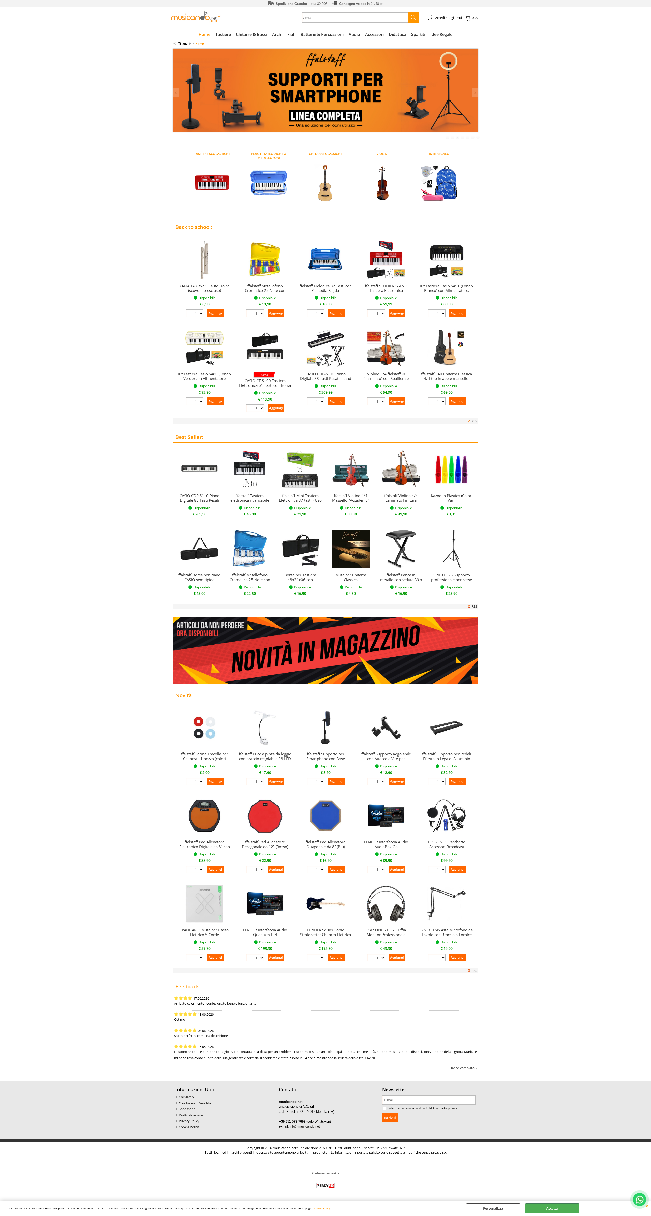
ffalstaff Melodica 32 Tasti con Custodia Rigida (326, 288)
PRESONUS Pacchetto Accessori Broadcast (446, 844)
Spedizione (187, 1109)
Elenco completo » (463, 1068)
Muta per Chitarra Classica (350, 577)
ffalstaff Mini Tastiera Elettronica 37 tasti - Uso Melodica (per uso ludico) (300, 502)
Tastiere (223, 34)
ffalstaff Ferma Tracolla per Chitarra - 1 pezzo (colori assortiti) (204, 758)
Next (474, 92)
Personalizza (493, 1208)
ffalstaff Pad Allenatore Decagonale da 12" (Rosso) (265, 844)
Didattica (397, 34)
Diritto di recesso (191, 1115)
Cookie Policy (322, 1208)
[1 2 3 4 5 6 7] (255, 870)
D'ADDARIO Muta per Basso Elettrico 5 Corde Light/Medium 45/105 (204, 934)
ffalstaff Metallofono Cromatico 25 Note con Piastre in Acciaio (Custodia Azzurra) (250, 581)
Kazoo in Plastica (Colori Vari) (451, 498)
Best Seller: (189, 437)
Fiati (291, 34)
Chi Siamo (186, 1097)
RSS (474, 421)
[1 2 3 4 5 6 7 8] (316, 870)
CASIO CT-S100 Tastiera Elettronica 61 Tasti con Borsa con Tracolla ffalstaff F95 (265, 385)
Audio (354, 34)
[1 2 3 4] (376, 958)
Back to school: (193, 227)
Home (204, 34)
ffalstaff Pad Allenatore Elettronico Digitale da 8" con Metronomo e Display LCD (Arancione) (204, 848)
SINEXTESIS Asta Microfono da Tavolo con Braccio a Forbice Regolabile (447, 934)
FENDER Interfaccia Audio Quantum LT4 (265, 932)
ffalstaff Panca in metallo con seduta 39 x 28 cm (401, 579)
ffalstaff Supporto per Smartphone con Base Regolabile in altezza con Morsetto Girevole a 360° (326, 760)
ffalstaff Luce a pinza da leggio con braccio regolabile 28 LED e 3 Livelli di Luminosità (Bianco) (265, 760)
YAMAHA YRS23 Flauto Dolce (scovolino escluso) (204, 288)
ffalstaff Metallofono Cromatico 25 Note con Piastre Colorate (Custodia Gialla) (265, 292)
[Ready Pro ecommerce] (325, 1186)
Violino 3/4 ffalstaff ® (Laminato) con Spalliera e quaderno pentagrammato (386, 378)
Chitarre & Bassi (251, 34)
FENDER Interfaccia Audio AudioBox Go (386, 844)
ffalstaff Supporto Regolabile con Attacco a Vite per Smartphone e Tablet (386, 758)
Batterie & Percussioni (322, 34)
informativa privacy (445, 1108)
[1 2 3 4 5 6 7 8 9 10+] (195, 313)
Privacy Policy (189, 1121)
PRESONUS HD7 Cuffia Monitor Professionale (386, 932)
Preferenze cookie (325, 1173)
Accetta (552, 1208)
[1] (376, 870)
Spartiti (418, 34)
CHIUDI (646, 1205)
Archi (277, 34)
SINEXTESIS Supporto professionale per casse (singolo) (451, 579)
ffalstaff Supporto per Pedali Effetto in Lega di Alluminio (446, 756)
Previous (176, 92)
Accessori (374, 34)
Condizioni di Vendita (195, 1103)
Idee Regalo (441, 34)
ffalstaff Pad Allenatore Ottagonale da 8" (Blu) (325, 844)
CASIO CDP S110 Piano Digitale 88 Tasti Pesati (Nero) (199, 500)
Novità (183, 695)
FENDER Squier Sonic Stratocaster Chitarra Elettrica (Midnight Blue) (325, 934)
